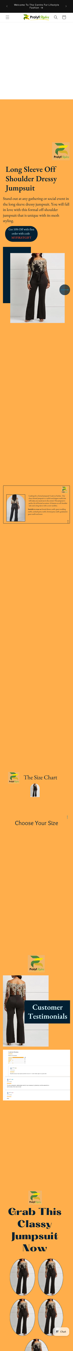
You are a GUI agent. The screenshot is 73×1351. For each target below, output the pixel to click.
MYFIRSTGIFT (21, 238)
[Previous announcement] (7, 6)
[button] (7, 17)
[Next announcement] (66, 6)
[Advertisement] (36, 60)
